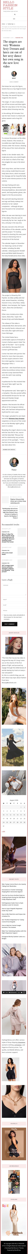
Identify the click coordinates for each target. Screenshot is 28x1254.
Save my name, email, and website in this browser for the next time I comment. (14, 617)
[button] (14, 987)
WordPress (17, 1250)
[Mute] (21, 992)
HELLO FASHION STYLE (10, 5)
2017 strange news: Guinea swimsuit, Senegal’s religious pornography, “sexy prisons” (8, 568)
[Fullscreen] (24, 992)
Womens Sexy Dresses (9, 449)
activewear (18, 1045)
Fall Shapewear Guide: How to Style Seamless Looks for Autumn (12, 904)
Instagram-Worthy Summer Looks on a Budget (13, 937)
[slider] (13, 992)
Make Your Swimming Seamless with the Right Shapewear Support (14, 932)
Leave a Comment (14, 82)
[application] (14, 987)
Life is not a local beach (7, 553)
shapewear (21, 1042)
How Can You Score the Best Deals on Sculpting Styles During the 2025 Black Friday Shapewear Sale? (13, 897)
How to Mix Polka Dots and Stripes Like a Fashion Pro (13, 915)
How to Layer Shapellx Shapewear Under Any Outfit (12, 909)
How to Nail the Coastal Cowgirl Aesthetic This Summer (11, 926)
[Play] (4, 992)
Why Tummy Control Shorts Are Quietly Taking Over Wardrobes (14, 885)
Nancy (14, 78)
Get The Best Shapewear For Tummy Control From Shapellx (13, 921)
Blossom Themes (19, 1248)
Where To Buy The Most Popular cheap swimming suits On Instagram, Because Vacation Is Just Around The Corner (8, 538)
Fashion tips (19, 37)
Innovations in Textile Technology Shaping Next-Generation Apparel (12, 891)
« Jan (3, 831)
